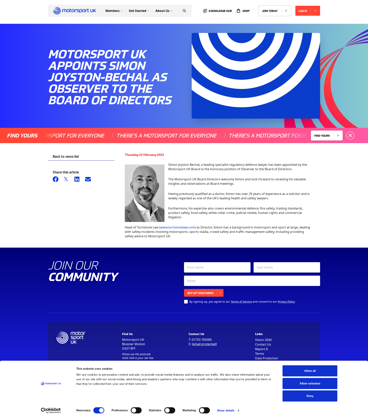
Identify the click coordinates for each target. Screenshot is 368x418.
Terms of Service (241, 301)
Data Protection (266, 358)
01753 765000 (202, 340)
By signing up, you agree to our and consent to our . (242, 301)
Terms (259, 353)
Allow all (310, 370)
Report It (261, 349)
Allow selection (310, 383)
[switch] (136, 410)
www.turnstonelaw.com (177, 227)
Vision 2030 (263, 340)
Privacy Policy (286, 301)
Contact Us (263, 344)
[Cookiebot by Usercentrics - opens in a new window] (51, 410)
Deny (309, 395)
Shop (245, 10)
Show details (225, 410)
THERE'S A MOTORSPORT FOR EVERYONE (154, 135)
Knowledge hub (220, 10)
